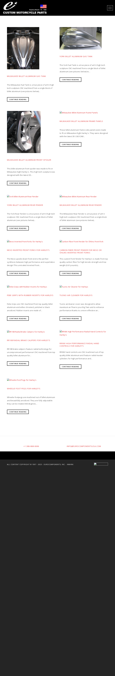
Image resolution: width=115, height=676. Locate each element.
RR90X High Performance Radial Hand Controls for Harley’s (79, 344)
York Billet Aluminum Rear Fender (25, 205)
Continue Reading (18, 99)
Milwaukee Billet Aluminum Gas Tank (26, 76)
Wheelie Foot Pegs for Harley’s (23, 388)
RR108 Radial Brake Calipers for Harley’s (28, 340)
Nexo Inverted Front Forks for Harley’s (28, 250)
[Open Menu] (110, 7)
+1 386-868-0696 (31, 446)
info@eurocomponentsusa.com (84, 446)
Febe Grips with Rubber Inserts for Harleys (30, 295)
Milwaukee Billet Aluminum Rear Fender (81, 205)
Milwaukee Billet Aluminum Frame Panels (81, 121)
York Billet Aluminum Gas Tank (76, 56)
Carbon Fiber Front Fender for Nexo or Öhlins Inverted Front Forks (81, 251)
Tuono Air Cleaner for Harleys (76, 295)
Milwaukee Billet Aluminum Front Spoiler (29, 160)
